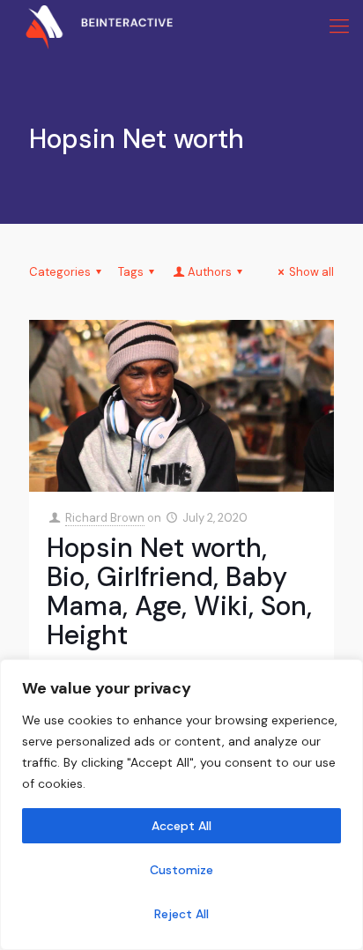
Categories (60, 271)
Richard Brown (104, 517)
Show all (311, 271)
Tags (131, 271)
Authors (210, 271)
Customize (181, 870)
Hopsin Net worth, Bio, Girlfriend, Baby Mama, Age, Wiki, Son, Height (179, 591)
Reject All (181, 914)
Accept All (181, 826)
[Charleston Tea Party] (86, 26)
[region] (181, 804)
